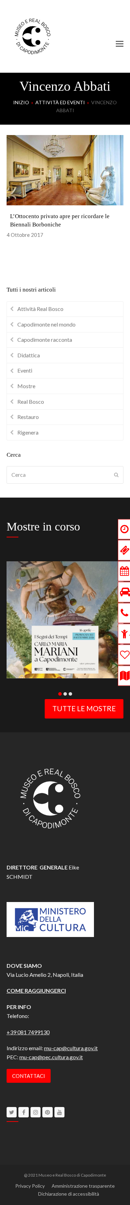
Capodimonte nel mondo (46, 324)
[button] (119, 43)
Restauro (28, 416)
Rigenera (27, 432)
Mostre (26, 386)
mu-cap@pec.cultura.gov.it (51, 1057)
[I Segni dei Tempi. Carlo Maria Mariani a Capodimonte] (65, 619)
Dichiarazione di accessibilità (68, 1194)
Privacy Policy (30, 1186)
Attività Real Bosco (40, 308)
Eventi (24, 370)
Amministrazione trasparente (83, 1186)
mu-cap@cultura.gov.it (71, 1048)
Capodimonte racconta (44, 339)
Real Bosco (30, 401)
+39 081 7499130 (28, 1032)
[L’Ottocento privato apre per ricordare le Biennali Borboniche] (65, 169)
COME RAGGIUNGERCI (36, 990)
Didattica (28, 355)
